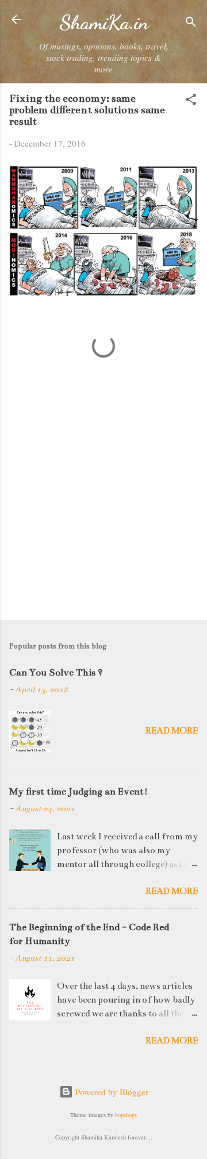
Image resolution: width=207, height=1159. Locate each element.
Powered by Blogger (110, 1091)
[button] (191, 101)
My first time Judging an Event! (78, 791)
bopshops (126, 1115)
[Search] (191, 23)
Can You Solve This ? (56, 672)
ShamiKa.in (103, 22)
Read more (171, 730)
